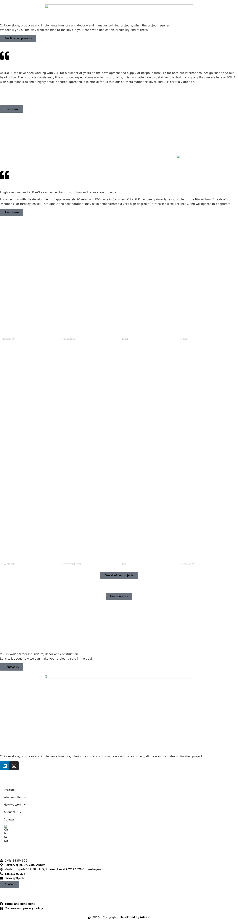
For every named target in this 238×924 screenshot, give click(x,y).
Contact (164, 156)
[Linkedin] (4, 765)
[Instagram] (14, 765)
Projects (62, 156)
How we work (113, 156)
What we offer (84, 156)
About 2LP (140, 156)
